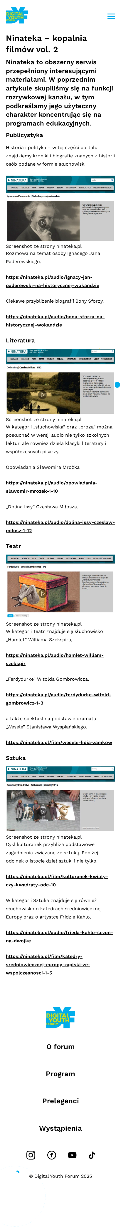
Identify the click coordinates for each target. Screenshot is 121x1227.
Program (60, 1074)
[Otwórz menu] (111, 16)
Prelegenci (60, 1101)
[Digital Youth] (17, 16)
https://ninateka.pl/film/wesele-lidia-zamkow (59, 742)
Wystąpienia (60, 1128)
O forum (60, 1047)
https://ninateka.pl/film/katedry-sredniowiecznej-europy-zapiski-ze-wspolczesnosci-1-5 (48, 965)
